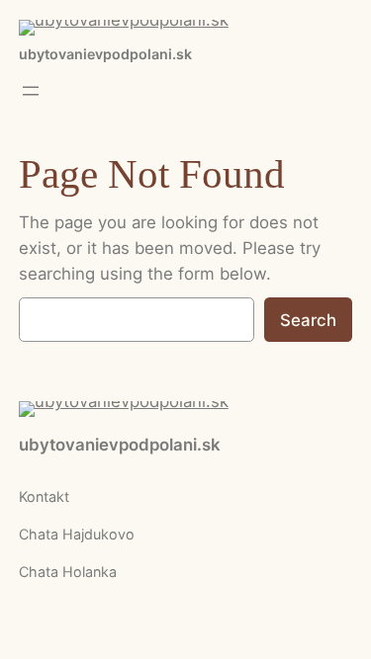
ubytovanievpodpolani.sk (105, 53)
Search (308, 320)
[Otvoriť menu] (31, 91)
